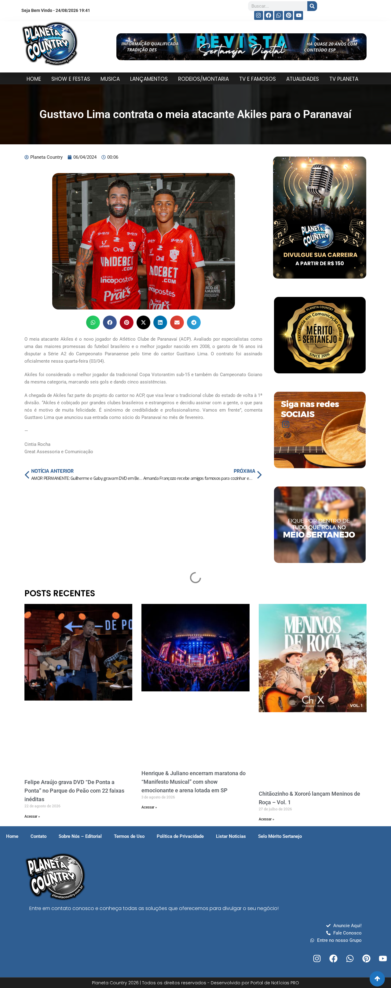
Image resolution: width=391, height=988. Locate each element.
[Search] (312, 6)
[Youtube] (298, 15)
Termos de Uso (129, 836)
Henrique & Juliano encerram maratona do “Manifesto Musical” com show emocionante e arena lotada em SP (193, 782)
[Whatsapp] (278, 15)
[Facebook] (268, 15)
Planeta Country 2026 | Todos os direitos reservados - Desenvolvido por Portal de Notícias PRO (195, 983)
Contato (38, 836)
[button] (93, 322)
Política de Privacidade (180, 836)
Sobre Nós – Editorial (80, 836)
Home (12, 836)
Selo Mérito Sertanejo (280, 836)
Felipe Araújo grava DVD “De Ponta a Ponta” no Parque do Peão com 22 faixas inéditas (74, 790)
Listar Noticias (231, 836)
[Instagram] (258, 15)
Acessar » (32, 816)
